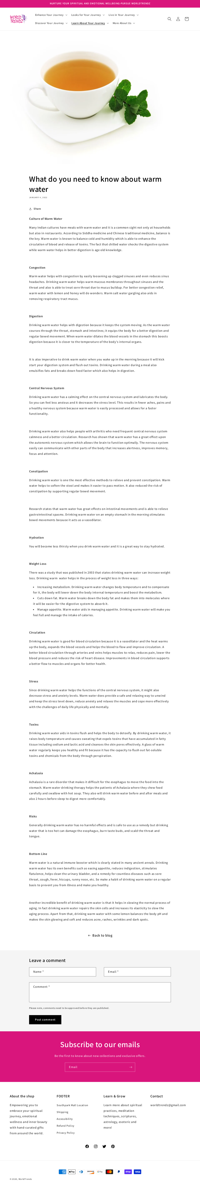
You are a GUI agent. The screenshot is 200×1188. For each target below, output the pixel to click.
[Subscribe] (130, 1067)
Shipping (62, 1112)
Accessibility (65, 1119)
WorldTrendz (25, 1179)
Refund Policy (65, 1125)
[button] (51, 15)
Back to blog (102, 935)
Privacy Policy (66, 1132)
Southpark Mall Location (72, 1105)
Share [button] (37, 208)
